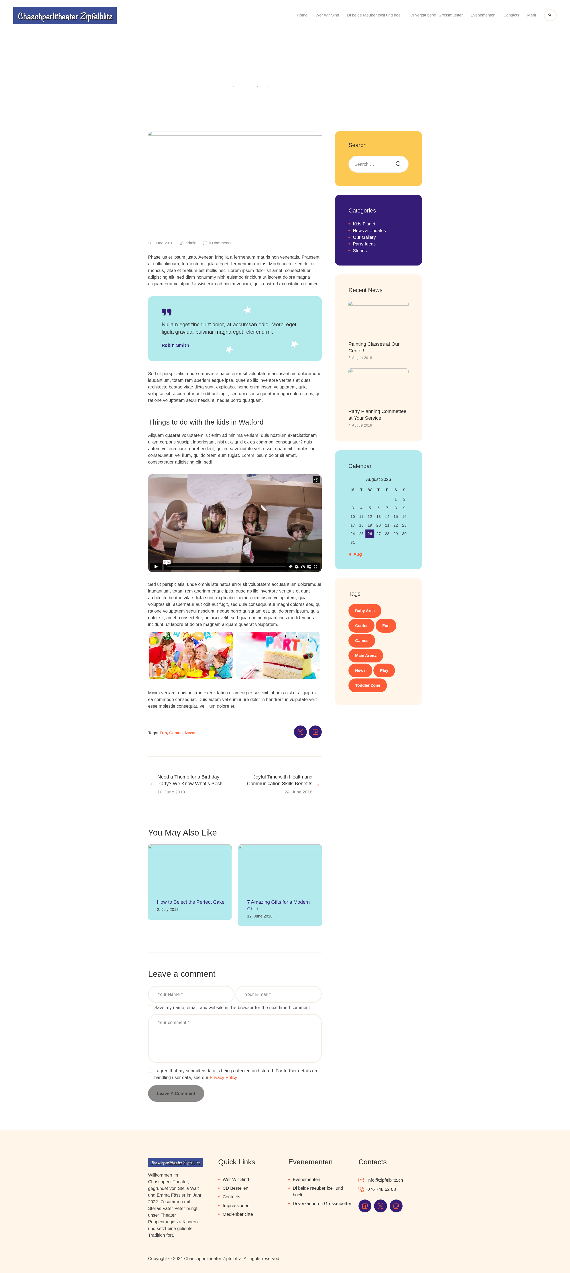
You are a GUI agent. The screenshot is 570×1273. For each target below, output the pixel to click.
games (361, 640)
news (360, 670)
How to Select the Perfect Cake (190, 902)
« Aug (356, 554)
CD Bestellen (235, 1188)
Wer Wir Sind (236, 1179)
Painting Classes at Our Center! (373, 347)
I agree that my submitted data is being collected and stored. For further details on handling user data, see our (235, 1074)
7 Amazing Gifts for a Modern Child (278, 905)
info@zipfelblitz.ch (385, 1180)
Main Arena (366, 655)
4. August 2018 (360, 425)
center (361, 625)
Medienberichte (238, 1214)
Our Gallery (364, 237)
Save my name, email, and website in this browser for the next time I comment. (232, 1007)
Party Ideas (364, 243)
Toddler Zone (367, 685)
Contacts (231, 1196)
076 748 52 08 (381, 1189)
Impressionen (236, 1205)
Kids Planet (364, 223)
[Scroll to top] (554, 1257)
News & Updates (369, 230)
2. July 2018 (168, 909)
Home (224, 86)
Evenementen (306, 1179)
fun (386, 625)
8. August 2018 (360, 358)
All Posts (245, 86)
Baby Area (365, 611)
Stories (360, 250)
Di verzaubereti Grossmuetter (322, 1203)
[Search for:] (378, 164)
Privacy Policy (223, 1077)
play (384, 670)
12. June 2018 (260, 916)
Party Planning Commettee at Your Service (377, 415)
